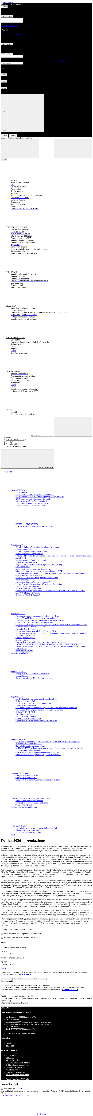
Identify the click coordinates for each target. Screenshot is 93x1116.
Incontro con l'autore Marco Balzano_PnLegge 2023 (36, 631)
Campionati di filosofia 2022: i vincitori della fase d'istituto (38, 780)
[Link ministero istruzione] (11, 4)
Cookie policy (11, 1055)
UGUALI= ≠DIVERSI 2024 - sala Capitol (36, 526)
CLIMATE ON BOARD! (25, 712)
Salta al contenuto (8, 2)
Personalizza (6, 979)
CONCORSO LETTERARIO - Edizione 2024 (34, 622)
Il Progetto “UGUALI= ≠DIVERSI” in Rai (32, 674)
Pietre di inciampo (22, 580)
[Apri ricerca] (73, 148)
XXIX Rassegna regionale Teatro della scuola (33, 499)
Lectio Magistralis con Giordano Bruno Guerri (33, 569)
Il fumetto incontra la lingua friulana (29, 554)
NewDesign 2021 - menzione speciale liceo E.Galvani (36, 699)
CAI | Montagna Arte (24, 549)
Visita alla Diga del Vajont (25, 629)
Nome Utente (29, 19)
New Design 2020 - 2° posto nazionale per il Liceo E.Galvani (39, 710)
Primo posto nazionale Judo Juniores (29, 801)
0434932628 (14, 1020)
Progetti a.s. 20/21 (13, 444)
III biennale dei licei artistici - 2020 (29, 744)
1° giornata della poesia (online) (28, 750)
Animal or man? (22, 640)
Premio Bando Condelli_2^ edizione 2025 (32, 503)
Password (27, 21)
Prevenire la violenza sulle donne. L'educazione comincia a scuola (41, 642)
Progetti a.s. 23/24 (18, 614)
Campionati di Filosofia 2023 (27, 775)
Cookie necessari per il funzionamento (16, 996)
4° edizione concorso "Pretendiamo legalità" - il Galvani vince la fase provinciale (46, 708)
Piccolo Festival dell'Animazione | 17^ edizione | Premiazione (39, 584)
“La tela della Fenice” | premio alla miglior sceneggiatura (37, 547)
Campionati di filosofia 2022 (26, 778)
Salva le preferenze (20, 1003)
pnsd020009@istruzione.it (31, 1022)
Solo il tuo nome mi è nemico (27, 716)
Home (8, 437)
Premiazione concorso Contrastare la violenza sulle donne (37, 616)
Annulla (4, 135)
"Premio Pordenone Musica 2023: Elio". (31, 627)
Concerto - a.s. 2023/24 (20, 653)
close (4, 159)
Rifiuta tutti (20, 979)
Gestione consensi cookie (15, 1072)
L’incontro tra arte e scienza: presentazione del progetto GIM (39, 571)
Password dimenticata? (9, 26)
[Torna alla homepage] (46, 138)
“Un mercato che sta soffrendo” (28, 830)
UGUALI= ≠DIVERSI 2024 (27, 524)
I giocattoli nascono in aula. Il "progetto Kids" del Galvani (38, 828)
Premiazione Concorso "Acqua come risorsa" (33, 582)
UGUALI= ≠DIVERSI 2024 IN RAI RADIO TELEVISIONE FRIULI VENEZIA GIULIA (51, 625)
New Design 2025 (23, 567)
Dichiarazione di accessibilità (17, 1065)
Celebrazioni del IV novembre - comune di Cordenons (36, 721)
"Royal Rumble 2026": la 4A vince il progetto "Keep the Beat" (40, 497)
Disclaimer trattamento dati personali (15, 1095)
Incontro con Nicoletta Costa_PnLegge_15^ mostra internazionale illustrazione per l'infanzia (51, 633)
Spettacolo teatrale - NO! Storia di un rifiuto (32, 505)
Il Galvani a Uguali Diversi (26, 635)
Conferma (13, 135)
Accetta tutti (38, 979)
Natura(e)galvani (22, 676)
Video (13, 835)
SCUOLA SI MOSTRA (15, 440)
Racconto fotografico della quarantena (30, 746)
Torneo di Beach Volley (25, 805)
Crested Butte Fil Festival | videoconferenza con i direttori (37, 752)
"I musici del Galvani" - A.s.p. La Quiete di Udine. (35, 495)
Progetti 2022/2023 (18, 672)
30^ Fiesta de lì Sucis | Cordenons (28, 588)
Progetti (9, 442)
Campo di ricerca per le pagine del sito (15, 435)
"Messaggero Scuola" (19, 826)
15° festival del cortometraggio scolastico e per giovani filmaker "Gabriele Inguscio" (48, 742)
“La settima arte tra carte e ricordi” (29, 832)
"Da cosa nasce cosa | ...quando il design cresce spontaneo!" (38, 755)
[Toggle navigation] (20, 148)
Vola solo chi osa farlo (24, 714)
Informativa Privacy (13, 1060)
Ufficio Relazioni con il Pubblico (18, 1063)
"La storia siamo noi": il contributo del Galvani (33, 703)
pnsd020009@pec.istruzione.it (32, 1024)
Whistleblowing (12, 1070)
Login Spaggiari (63, 61)
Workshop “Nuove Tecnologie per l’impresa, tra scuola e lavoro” (40, 620)
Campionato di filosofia (20, 773)
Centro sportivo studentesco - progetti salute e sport (30, 798)
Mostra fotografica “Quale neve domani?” (31, 560)
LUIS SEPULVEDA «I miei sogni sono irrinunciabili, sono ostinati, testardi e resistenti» (49, 748)
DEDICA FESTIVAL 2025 (26, 562)
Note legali (10, 1058)
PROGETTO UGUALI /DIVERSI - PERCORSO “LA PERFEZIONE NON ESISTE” (49, 644)
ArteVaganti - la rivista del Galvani (24, 807)
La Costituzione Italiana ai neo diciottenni (31, 551)
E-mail (26, 56)
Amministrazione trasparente (17, 1075)
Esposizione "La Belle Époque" (28, 595)
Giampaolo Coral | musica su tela (28, 719)
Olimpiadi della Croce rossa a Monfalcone (32, 803)
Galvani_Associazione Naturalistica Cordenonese (34, 678)
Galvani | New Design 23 (25, 638)
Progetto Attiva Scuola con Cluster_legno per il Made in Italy (39, 565)
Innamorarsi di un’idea (24, 651)
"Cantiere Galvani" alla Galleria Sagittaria (31, 501)
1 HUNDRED (21, 492)
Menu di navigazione (45, 467)
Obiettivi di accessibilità (15, 1068)
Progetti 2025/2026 (18, 490)
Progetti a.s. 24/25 (18, 545)
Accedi (4, 7)
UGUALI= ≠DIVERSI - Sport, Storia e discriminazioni (37, 578)
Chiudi (4, 75)
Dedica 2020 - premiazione (26, 705)
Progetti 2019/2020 (18, 739)
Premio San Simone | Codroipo (27, 586)
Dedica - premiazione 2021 (26, 701)
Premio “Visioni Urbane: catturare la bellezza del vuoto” (37, 618)
